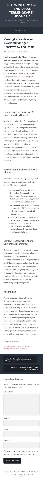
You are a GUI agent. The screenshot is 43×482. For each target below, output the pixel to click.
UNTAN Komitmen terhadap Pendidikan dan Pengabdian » (23, 368)
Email (6, 429)
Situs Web (8, 440)
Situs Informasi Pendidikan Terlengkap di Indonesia (21, 10)
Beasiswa (15, 342)
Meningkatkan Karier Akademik (15, 349)
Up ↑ (22, 477)
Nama (6, 418)
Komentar (8, 392)
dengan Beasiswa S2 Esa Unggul (19, 347)
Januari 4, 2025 (9, 51)
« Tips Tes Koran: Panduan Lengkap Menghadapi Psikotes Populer (18, 360)
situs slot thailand (18, 77)
